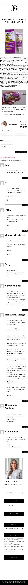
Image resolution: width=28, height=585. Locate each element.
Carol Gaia (10, 505)
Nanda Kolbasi (13, 285)
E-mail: (2, 140)
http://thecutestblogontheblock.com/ (16, 330)
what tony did (21, 582)
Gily (7, 164)
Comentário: (19, 134)
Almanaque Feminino (11, 407)
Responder (24, 178)
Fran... (8, 209)
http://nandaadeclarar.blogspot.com (16, 304)
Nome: (2, 134)
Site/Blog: (3, 146)
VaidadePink (12, 431)
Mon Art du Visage (15, 235)
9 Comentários (23, 121)
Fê (6, 182)
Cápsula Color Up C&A (9, 544)
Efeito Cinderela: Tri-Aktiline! (14, 21)
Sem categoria (14, 17)
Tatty (8, 264)
